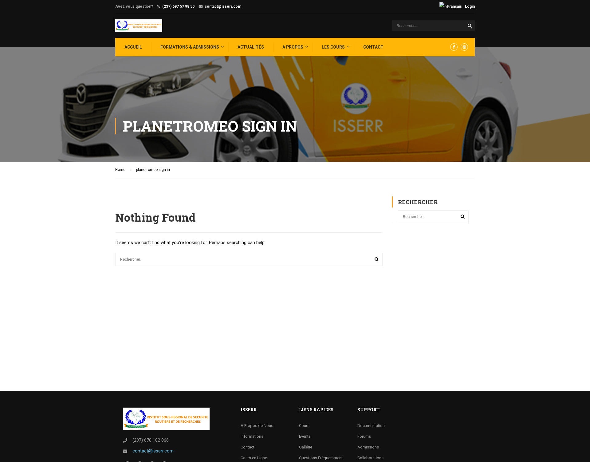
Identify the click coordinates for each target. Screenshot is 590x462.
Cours (304, 425)
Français (454, 6)
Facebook (454, 47)
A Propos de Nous (257, 425)
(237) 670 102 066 (150, 440)
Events (305, 436)
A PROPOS (292, 47)
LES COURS (333, 47)
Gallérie (305, 447)
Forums (364, 436)
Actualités (251, 47)
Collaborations (370, 458)
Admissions (368, 447)
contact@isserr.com (223, 6)
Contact (373, 47)
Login (470, 6)
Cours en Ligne (254, 458)
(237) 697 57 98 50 (178, 6)
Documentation (371, 425)
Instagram (464, 47)
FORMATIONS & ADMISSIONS (189, 47)
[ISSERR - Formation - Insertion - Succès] (138, 25)
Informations (252, 436)
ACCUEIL (133, 47)
